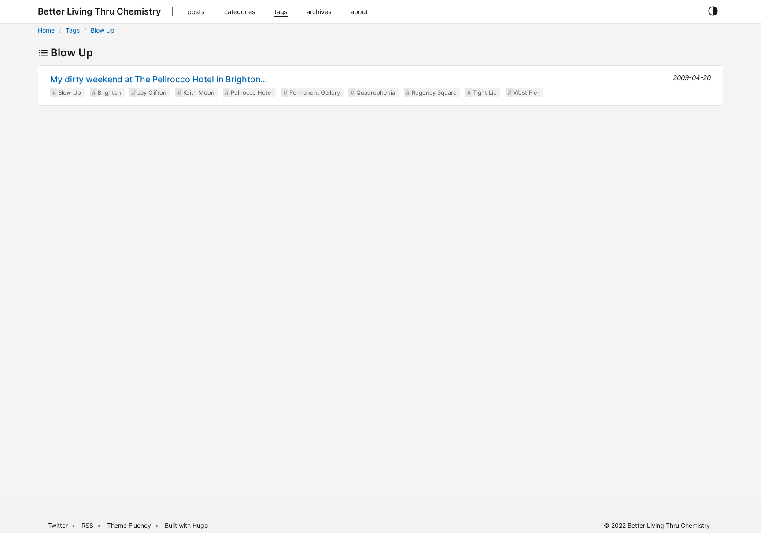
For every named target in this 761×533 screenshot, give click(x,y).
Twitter (58, 525)
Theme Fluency (130, 525)
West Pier (526, 92)
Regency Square (434, 92)
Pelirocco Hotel (252, 92)
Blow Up (103, 30)
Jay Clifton (151, 92)
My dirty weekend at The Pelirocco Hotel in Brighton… (158, 79)
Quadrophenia (375, 92)
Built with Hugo (186, 525)
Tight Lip (485, 92)
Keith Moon (198, 92)
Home (46, 30)
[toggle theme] (712, 11)
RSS (87, 525)
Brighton (109, 92)
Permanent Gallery (314, 92)
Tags (73, 30)
